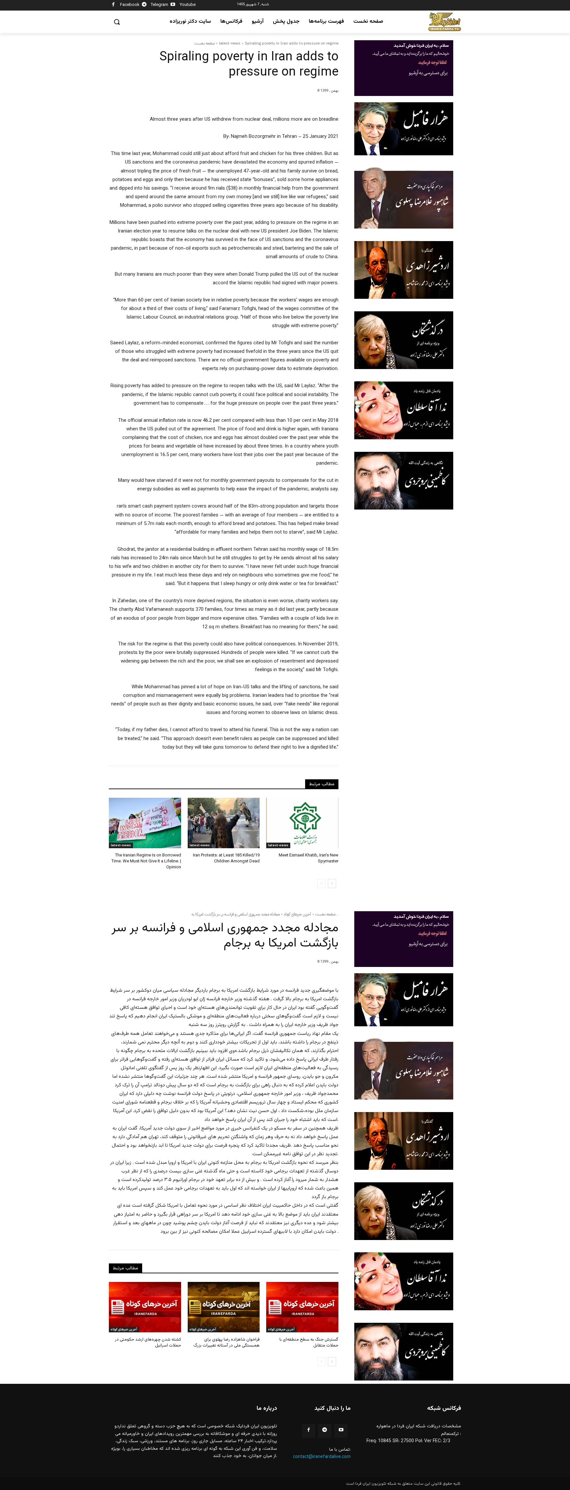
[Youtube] (173, 5)
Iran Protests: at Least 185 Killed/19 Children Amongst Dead (226, 858)
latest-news (229, 43)
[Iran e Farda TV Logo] (444, 22)
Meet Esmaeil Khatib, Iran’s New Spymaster (308, 858)
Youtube (188, 5)
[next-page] (332, 883)
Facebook (130, 5)
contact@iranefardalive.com (322, 1457)
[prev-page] (321, 883)
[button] (117, 22)
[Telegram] (144, 5)
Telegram (159, 5)
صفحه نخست (205, 43)
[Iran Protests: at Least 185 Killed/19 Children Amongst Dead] (224, 823)
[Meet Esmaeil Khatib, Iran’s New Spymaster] (302, 823)
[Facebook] (113, 5)
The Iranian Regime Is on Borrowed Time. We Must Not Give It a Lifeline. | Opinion (146, 861)
